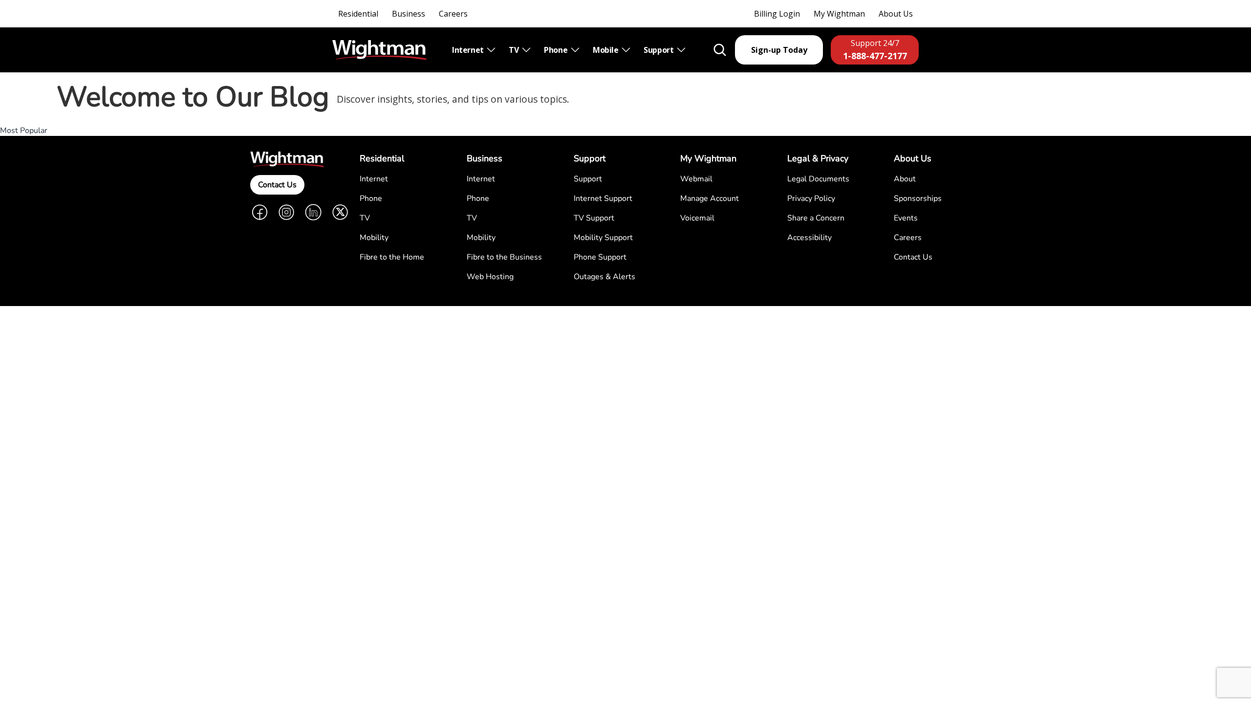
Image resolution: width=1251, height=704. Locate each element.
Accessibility (809, 237)
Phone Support (600, 257)
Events (906, 218)
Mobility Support (603, 237)
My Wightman (839, 13)
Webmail (696, 179)
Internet (468, 49)
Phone (556, 49)
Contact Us (277, 184)
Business (408, 13)
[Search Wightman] (719, 50)
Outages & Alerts (604, 276)
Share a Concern (815, 218)
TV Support (594, 218)
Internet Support (603, 198)
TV (514, 49)
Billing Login (777, 13)
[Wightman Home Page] (379, 50)
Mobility (374, 237)
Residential (358, 13)
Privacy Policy (811, 198)
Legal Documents (818, 179)
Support (659, 49)
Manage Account (709, 198)
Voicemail (697, 218)
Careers (453, 13)
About (905, 179)
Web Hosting (490, 276)
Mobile (606, 49)
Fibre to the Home (392, 257)
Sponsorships (918, 198)
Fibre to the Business (504, 257)
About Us (896, 13)
